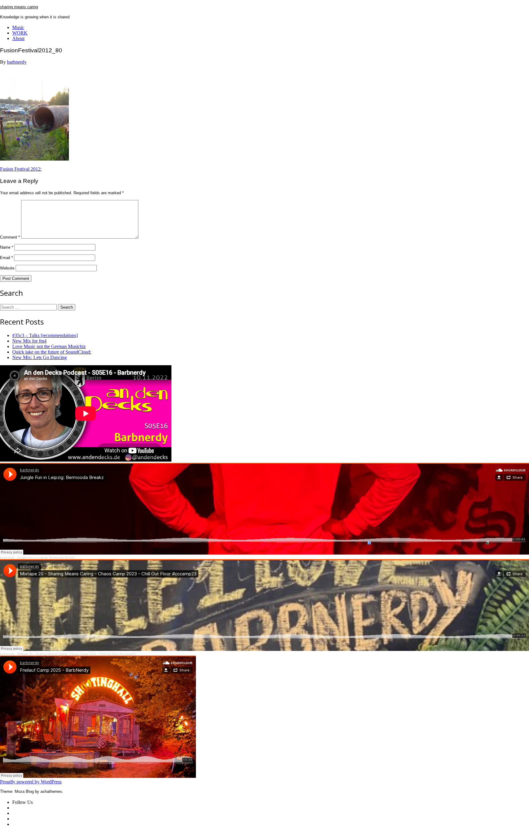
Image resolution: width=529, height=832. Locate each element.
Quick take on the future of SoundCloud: (51, 352)
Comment (10, 237)
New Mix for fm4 (29, 341)
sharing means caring (19, 7)
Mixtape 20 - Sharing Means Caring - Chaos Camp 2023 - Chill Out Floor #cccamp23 (76, 654)
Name (6, 247)
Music (18, 27)
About (18, 38)
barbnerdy (17, 62)
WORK (20, 32)
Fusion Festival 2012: (21, 169)
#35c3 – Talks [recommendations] (45, 335)
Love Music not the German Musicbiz (49, 346)
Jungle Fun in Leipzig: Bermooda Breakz (46, 557)
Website (7, 268)
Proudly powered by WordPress (31, 781)
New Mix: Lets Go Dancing (39, 357)
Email (6, 257)
